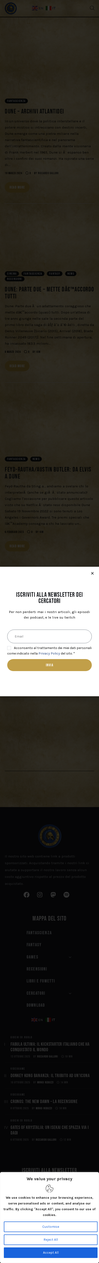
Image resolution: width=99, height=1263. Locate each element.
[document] (49, 631)
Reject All (50, 1240)
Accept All (51, 1253)
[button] (92, 573)
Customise (50, 1227)
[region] (49, 1217)
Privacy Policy (49, 653)
